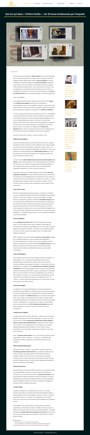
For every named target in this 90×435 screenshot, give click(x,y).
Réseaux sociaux (48, 3)
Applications (27, 3)
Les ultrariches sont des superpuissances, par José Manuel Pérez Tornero (70, 90)
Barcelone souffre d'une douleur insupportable (27, 422)
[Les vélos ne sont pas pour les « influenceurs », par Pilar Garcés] (71, 159)
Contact (79, 3)
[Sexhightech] (11, 3)
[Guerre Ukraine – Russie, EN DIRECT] (71, 107)
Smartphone (60, 3)
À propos (71, 3)
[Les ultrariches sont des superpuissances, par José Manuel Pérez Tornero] (71, 82)
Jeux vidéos (37, 3)
